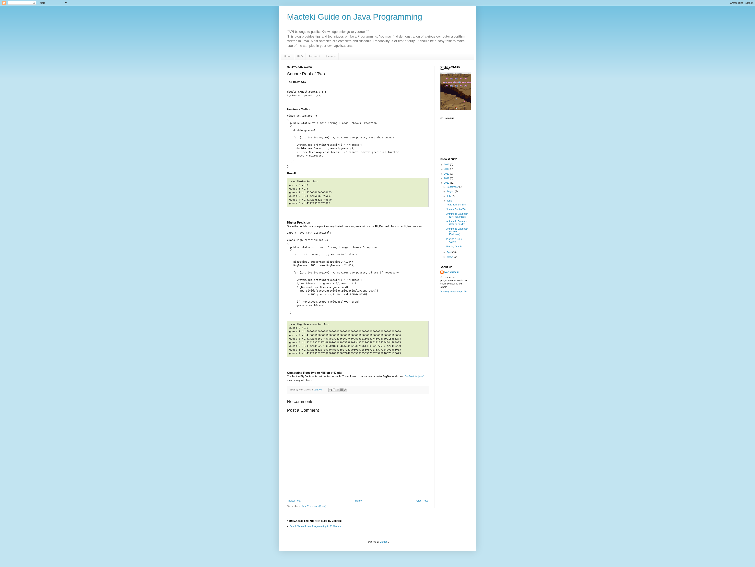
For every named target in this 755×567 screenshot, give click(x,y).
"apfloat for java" (414, 376)
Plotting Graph (454, 246)
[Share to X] (338, 390)
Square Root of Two (456, 209)
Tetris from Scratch (456, 204)
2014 (447, 169)
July (449, 196)
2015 (447, 164)
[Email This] (330, 390)
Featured (314, 56)
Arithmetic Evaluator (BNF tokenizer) (457, 215)
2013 (447, 173)
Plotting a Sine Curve (454, 240)
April (449, 252)
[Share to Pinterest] (345, 390)
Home (287, 56)
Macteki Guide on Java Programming (354, 16)
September (453, 187)
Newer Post (294, 500)
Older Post (422, 500)
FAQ (300, 56)
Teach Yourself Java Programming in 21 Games (315, 526)
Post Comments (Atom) (314, 506)
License (331, 56)
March (450, 256)
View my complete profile (453, 291)
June (450, 200)
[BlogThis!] (334, 390)
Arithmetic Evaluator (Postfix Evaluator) (457, 231)
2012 (447, 178)
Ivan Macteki (451, 272)
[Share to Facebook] (341, 390)
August (451, 191)
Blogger (384, 541)
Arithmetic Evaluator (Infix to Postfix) (457, 223)
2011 (447, 182)
